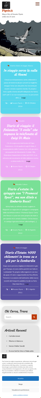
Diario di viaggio (21, 66)
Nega (20, 384)
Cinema (12, 66)
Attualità (21, 121)
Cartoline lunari (14, 336)
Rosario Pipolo (17, 103)
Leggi (23, 98)
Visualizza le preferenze (20, 390)
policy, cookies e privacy (20, 395)
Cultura (24, 184)
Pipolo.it (7, 10)
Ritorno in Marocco (16, 341)
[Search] (34, 317)
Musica (30, 66)
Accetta (20, 378)
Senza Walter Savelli (16, 346)
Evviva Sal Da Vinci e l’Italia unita (21, 351)
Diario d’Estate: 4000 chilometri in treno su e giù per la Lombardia (20, 257)
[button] (38, 356)
